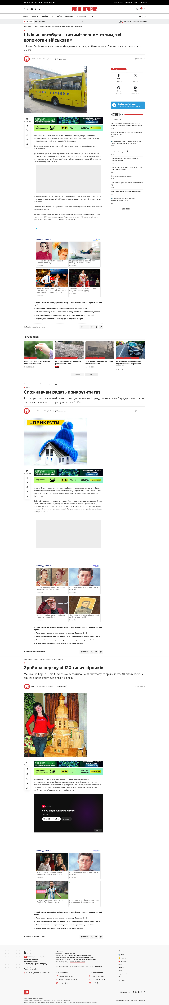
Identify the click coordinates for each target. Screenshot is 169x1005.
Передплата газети (131, 2)
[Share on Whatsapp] (27, 135)
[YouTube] (31, 9)
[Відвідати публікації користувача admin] (27, 59)
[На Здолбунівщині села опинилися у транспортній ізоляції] (69, 350)
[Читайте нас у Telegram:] (114, 105)
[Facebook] (119, 78)
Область (65, 358)
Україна (102, 358)
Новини (28, 30)
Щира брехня (39, 21)
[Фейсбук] (24, 9)
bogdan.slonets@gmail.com (85, 957)
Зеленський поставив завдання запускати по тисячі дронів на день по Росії (64, 315)
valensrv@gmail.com (85, 955)
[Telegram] (39, 9)
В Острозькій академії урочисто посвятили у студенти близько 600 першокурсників (68, 312)
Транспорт (73, 358)
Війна (95, 358)
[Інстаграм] (35, 9)
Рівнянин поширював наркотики (121, 176)
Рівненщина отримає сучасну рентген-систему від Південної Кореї (61, 308)
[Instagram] (119, 90)
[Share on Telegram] (27, 139)
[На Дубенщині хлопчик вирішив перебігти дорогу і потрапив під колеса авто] (130, 350)
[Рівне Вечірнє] (26, 992)
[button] (137, 9)
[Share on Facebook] (27, 125)
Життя (26, 358)
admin (33, 59)
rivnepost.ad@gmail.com (77, 961)
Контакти (144, 2)
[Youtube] (135, 90)
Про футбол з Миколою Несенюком (135, 21)
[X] (27, 9)
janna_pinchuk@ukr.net (89, 959)
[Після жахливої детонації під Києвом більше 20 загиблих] (99, 350)
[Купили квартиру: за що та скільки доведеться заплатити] (38, 350)
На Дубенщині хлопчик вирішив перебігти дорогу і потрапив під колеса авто (128, 364)
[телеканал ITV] (57, 367)
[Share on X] (27, 130)
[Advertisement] (68, 179)
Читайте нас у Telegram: (127, 104)
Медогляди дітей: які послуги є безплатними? (126, 191)
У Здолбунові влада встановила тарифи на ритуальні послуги (59, 319)
